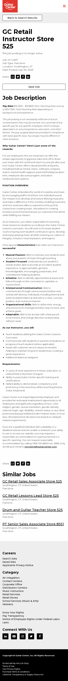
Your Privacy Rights (11, 669)
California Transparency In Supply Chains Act (22, 674)
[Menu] (64, 6)
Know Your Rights (13, 612)
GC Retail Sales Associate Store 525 (32, 481)
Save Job (34, 86)
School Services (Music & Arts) (20, 600)
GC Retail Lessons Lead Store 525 (30, 496)
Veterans (7, 604)
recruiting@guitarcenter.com (41, 446)
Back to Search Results (22, 17)
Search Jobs (9, 558)
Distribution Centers (14, 587)
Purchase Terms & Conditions (16, 672)
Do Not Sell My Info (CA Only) (15, 663)
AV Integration (11, 577)
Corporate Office (12, 584)
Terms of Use (8, 666)
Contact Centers (12, 581)
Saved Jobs (9, 561)
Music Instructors (13, 591)
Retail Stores (10, 597)
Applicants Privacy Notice (17, 565)
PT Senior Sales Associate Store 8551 (33, 524)
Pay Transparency (13, 615)
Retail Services (11, 594)
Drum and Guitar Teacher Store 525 (32, 510)
